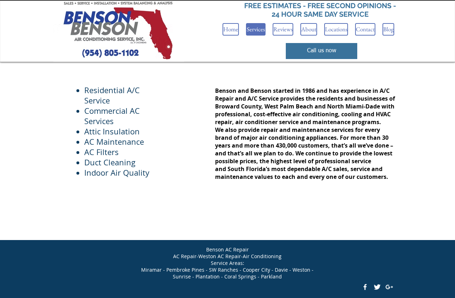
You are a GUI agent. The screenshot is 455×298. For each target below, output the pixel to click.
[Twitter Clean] (377, 287)
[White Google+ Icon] (389, 287)
